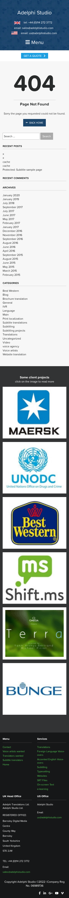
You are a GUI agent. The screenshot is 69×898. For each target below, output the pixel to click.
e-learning (42, 789)
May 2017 (8, 219)
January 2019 (11, 199)
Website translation (14, 354)
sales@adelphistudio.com (37, 28)
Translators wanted (13, 756)
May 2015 (8, 267)
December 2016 (12, 231)
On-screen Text (45, 784)
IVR (5, 306)
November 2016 (12, 235)
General (7, 302)
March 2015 (10, 270)
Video (6, 342)
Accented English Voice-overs (50, 761)
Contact (7, 747)
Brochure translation (15, 299)
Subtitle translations (15, 322)
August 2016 (10, 243)
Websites (42, 776)
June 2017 (9, 215)
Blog (5, 294)
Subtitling (9, 326)
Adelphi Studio (34, 12)
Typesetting (43, 771)
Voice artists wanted (14, 751)
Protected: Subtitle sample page (22, 169)
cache (6, 162)
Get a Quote (33, 56)
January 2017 (11, 227)
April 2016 (9, 251)
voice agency (11, 346)
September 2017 (13, 207)
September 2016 (13, 239)
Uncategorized (12, 338)
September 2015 (13, 255)
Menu (37, 42)
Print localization (13, 318)
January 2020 (11, 195)
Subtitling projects (14, 330)
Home (6, 764)
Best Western (11, 291)
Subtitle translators (13, 760)
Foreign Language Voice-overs (51, 753)
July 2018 (8, 203)
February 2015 (11, 275)
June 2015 (9, 263)
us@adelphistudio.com (43, 33)
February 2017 (11, 223)
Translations (10, 334)
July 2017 (8, 211)
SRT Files (42, 780)
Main (6, 314)
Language (9, 310)
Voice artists (10, 350)
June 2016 (9, 247)
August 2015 (10, 259)
